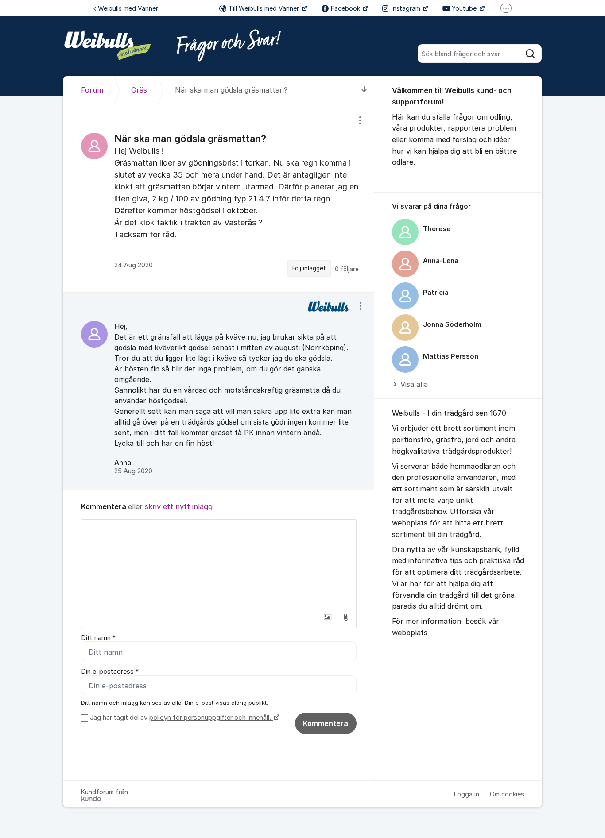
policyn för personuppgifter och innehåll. (211, 718)
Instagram (407, 8)
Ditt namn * (98, 638)
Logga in (466, 794)
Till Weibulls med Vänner (265, 8)
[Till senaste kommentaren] (364, 90)
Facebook (346, 8)
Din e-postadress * (110, 672)
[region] (218, 198)
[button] (327, 617)
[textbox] (218, 564)
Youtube (465, 8)
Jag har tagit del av (180, 718)
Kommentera (325, 723)
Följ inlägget (309, 268)
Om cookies (507, 794)
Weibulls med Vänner (128, 8)
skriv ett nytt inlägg (179, 506)
